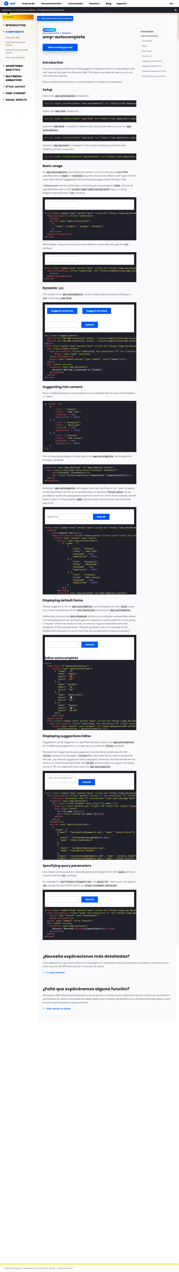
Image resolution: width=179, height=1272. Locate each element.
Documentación (51, 3)
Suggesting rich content (152, 61)
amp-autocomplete (149, 36)
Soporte (121, 3)
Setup (144, 46)
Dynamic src (147, 56)
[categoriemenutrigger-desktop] (55, 18)
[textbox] (63, 205)
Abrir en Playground (60, 47)
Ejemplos (66, 33)
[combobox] (63, 205)
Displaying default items (152, 66)
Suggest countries (62, 310)
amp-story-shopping (15, 57)
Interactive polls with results (15, 43)
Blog (108, 3)
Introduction (147, 41)
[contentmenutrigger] (157, 31)
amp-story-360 (12, 37)
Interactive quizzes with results (17, 51)
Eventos (94, 3)
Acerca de (28, 3)
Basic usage (147, 51)
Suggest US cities (96, 310)
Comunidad (75, 3)
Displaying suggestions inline (154, 71)
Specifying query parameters (154, 76)
